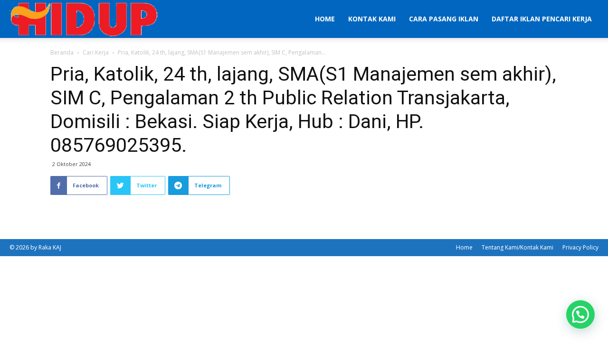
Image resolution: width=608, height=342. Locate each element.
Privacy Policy (580, 247)
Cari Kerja (96, 52)
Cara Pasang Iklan (443, 18)
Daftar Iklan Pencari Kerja (542, 18)
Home (325, 18)
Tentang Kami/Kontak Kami (517, 247)
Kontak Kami (372, 18)
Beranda (62, 52)
